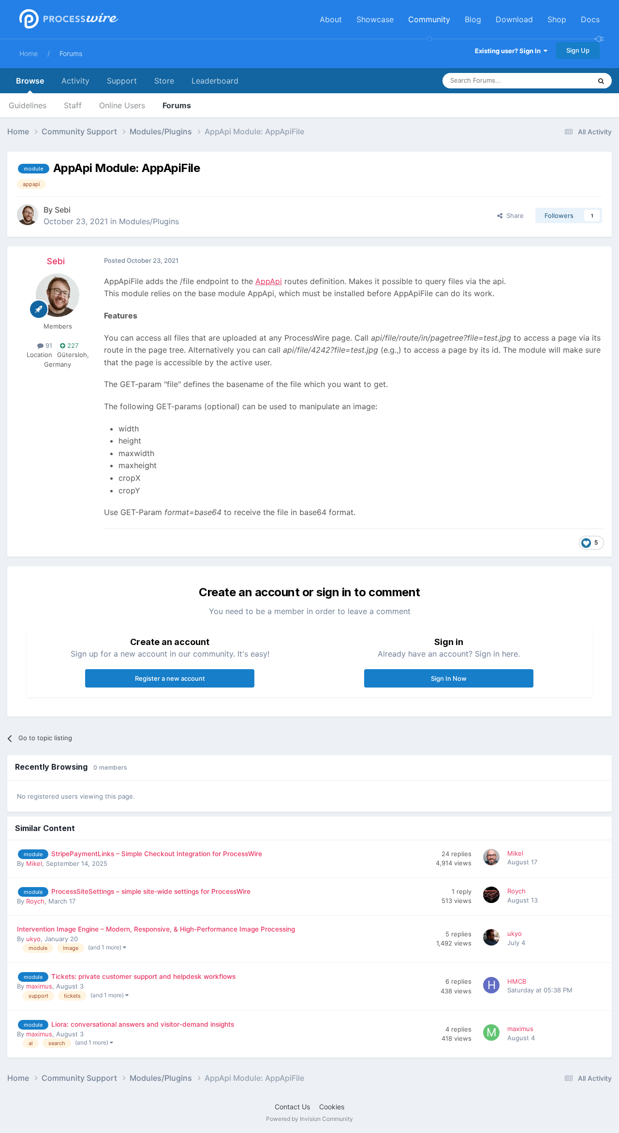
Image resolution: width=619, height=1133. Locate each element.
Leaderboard (215, 81)
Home (28, 53)
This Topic (563, 80)
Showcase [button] (375, 19)
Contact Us (292, 1107)
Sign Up (578, 50)
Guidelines (27, 105)
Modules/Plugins (149, 221)
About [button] (331, 19)
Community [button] (429, 19)
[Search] (601, 80)
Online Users (122, 105)
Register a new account (170, 678)
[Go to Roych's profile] (492, 896)
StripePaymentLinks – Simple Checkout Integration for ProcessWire (156, 854)
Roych (35, 901)
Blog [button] (473, 19)
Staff (73, 105)
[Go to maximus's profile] (492, 1034)
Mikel (34, 863)
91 (48, 345)
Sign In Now (449, 678)
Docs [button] (590, 19)
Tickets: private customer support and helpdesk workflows (143, 976)
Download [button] (514, 19)
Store (164, 81)
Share (513, 215)
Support (122, 81)
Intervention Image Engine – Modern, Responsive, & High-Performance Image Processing (156, 929)
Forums (70, 53)
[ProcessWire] (67, 19)
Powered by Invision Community (309, 1118)
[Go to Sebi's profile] (27, 214)
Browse (30, 81)
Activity (75, 81)
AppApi (268, 281)
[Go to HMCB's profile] (492, 986)
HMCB (516, 981)
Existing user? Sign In (509, 51)
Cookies (331, 1107)
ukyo (33, 939)
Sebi (63, 210)
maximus (39, 986)
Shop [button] (556, 19)
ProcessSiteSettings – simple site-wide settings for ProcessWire (151, 891)
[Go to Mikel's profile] (492, 858)
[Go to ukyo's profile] (492, 938)
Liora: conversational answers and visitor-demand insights (142, 1024)
